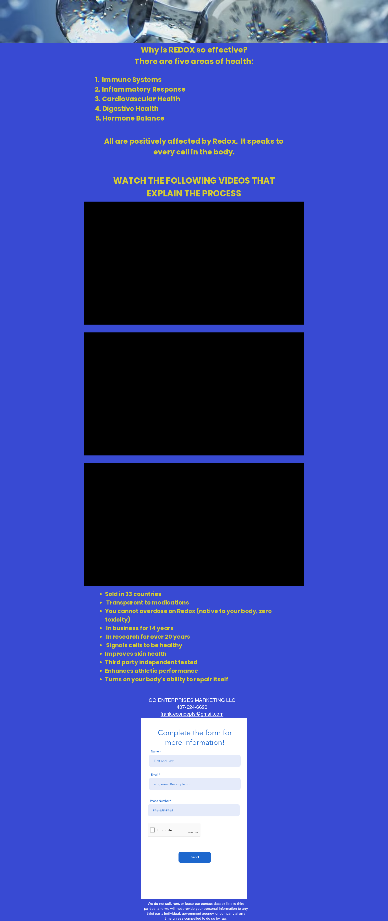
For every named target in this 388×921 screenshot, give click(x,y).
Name (155, 751)
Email (154, 774)
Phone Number (159, 800)
